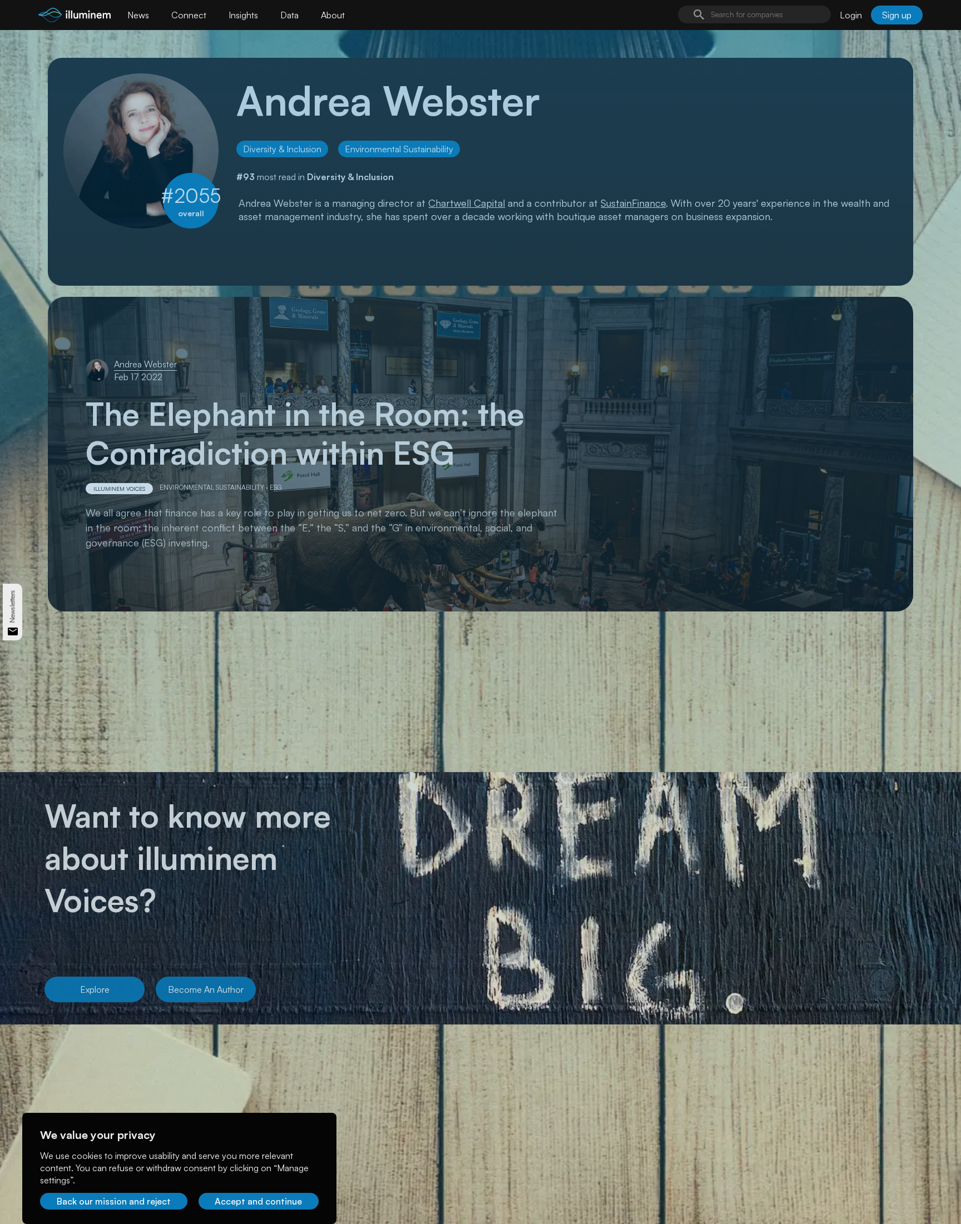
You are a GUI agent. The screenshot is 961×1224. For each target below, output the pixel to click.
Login (851, 15)
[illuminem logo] (74, 16)
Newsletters (12, 606)
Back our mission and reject (114, 1201)
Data (289, 15)
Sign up (897, 15)
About (333, 15)
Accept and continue (258, 1201)
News (138, 15)
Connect (188, 15)
